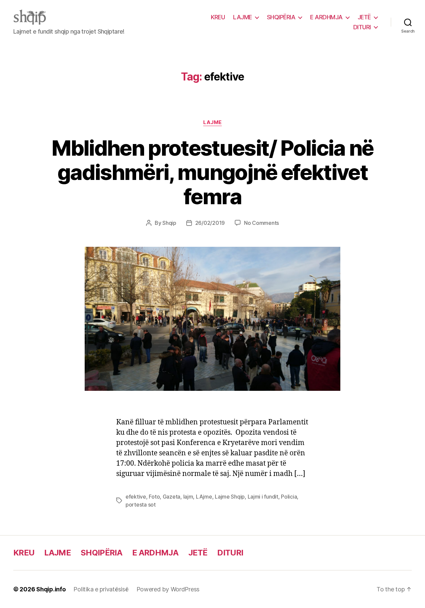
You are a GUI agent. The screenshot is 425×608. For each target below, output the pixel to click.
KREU (218, 17)
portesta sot (141, 504)
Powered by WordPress (168, 589)
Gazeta (171, 496)
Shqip (169, 223)
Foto (154, 496)
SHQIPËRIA (281, 17)
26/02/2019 (210, 223)
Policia (289, 496)
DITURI (362, 27)
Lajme (212, 122)
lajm (188, 496)
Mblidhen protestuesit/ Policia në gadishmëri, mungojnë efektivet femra (212, 172)
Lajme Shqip (230, 496)
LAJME (242, 17)
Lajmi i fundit (263, 496)
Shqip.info (50, 589)
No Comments (261, 223)
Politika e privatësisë (100, 589)
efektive (136, 496)
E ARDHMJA (326, 17)
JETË (364, 17)
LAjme (204, 496)
